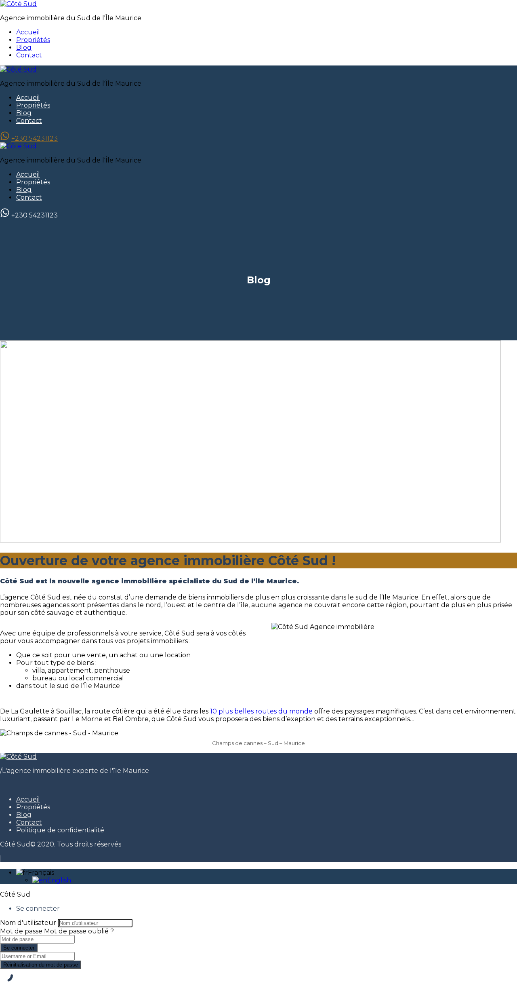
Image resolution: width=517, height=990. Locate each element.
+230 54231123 (34, 138)
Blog (24, 47)
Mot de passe (21, 931)
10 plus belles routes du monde (261, 711)
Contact (29, 55)
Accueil (28, 32)
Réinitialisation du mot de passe (40, 965)
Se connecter (18, 948)
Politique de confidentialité (60, 830)
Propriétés (33, 40)
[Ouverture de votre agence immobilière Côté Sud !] (250, 540)
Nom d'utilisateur (28, 923)
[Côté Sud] (18, 4)
